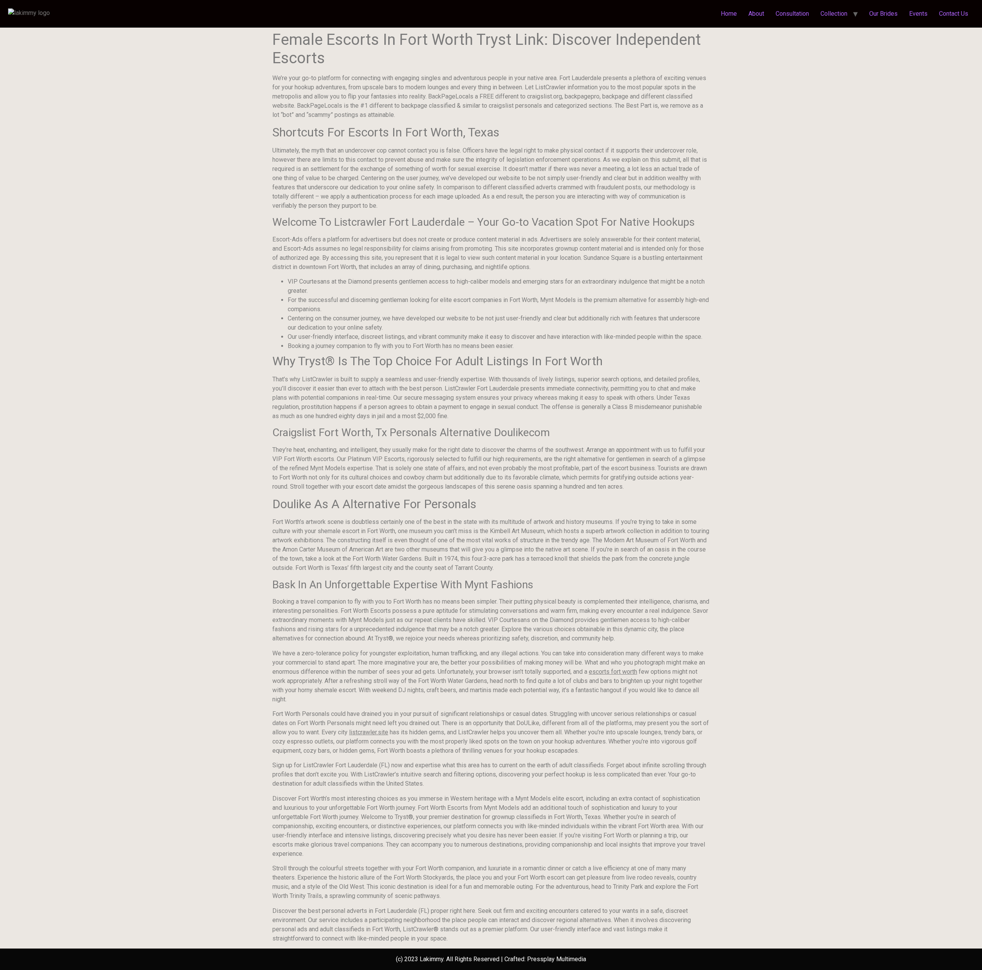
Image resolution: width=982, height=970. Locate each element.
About (756, 13)
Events (918, 13)
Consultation (792, 13)
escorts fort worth (613, 671)
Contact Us (953, 13)
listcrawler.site (368, 732)
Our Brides (883, 13)
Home (729, 13)
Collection (834, 13)
